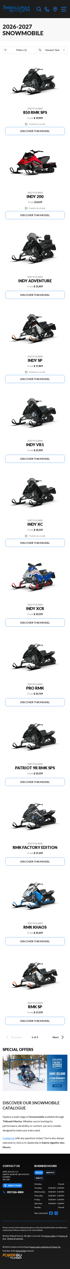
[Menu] (63, 9)
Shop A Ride (21, 1251)
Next (56, 1037)
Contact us (9, 1138)
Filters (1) (21, 49)
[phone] (47, 9)
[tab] (38, 1172)
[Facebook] (51, 1213)
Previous (16, 1037)
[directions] (55, 9)
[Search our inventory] (39, 9)
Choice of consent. (15, 1238)
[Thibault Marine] (16, 9)
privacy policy (50, 1236)
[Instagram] (56, 1213)
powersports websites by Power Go (45, 1247)
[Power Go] (32, 1256)
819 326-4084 (15, 1192)
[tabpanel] (49, 1196)
